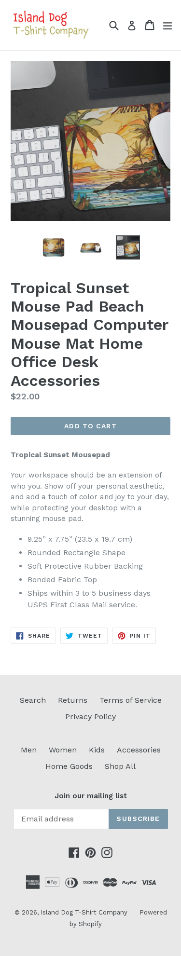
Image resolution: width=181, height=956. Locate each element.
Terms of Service (130, 700)
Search (33, 700)
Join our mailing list (91, 796)
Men (29, 749)
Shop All (120, 766)
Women (63, 749)
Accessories (139, 749)
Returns (72, 700)
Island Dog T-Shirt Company (84, 912)
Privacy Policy (90, 716)
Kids (97, 749)
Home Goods (69, 766)
